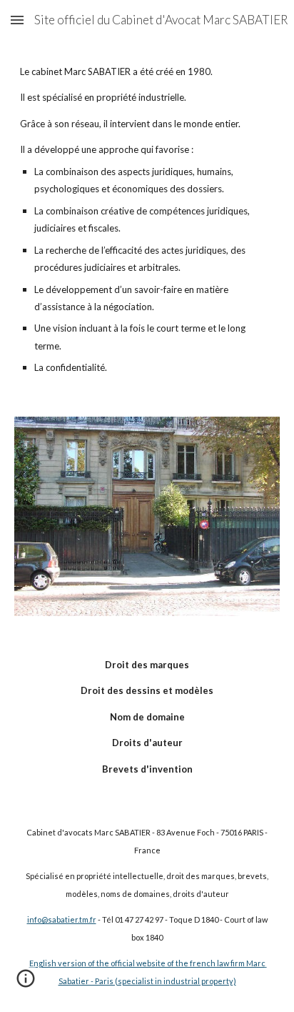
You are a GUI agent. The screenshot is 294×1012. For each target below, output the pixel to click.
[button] (17, 19)
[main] (147, 219)
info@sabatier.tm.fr (61, 919)
